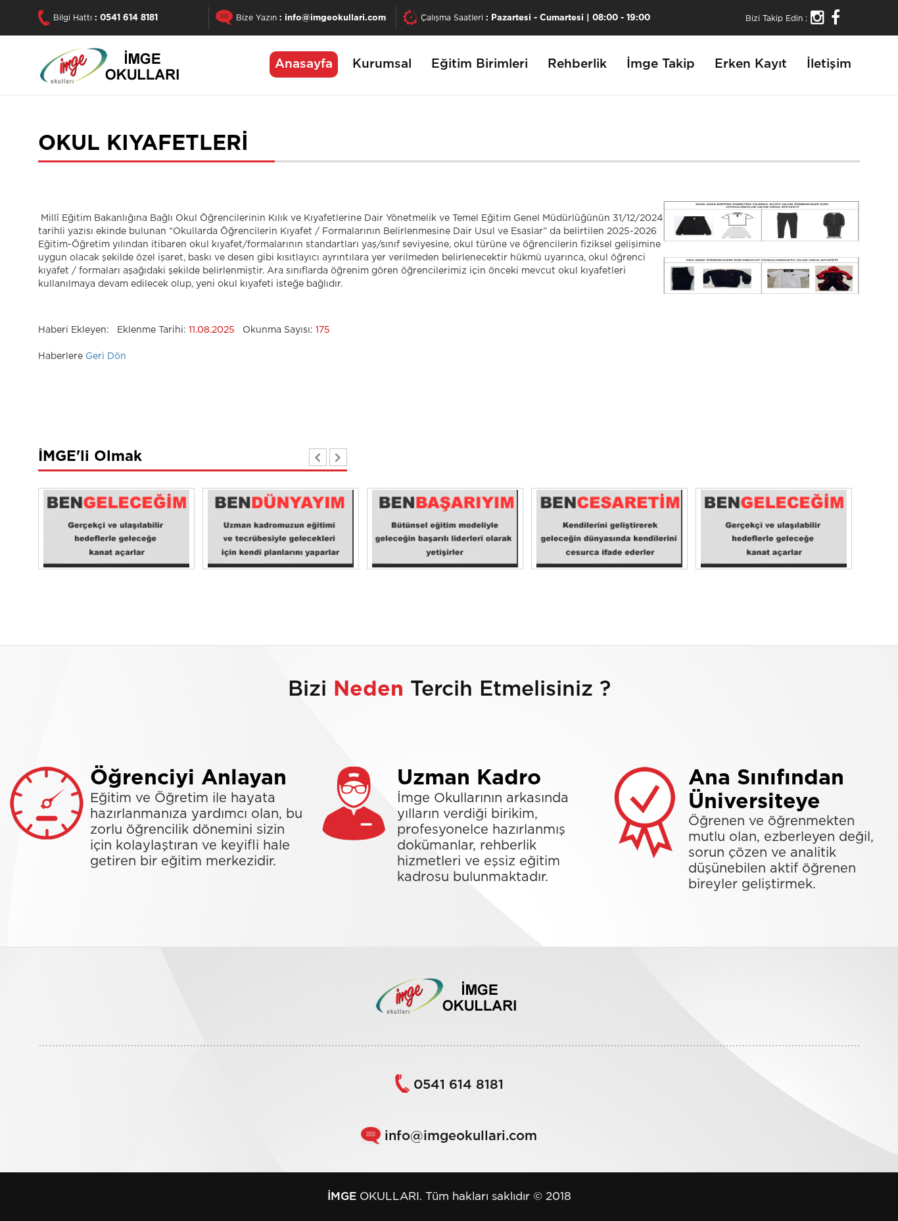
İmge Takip (660, 64)
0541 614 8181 (129, 18)
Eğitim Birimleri (479, 64)
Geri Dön (105, 356)
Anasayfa (304, 64)
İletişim (829, 64)
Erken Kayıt (751, 64)
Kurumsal (382, 64)
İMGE (341, 1196)
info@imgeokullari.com (335, 18)
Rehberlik (577, 64)
